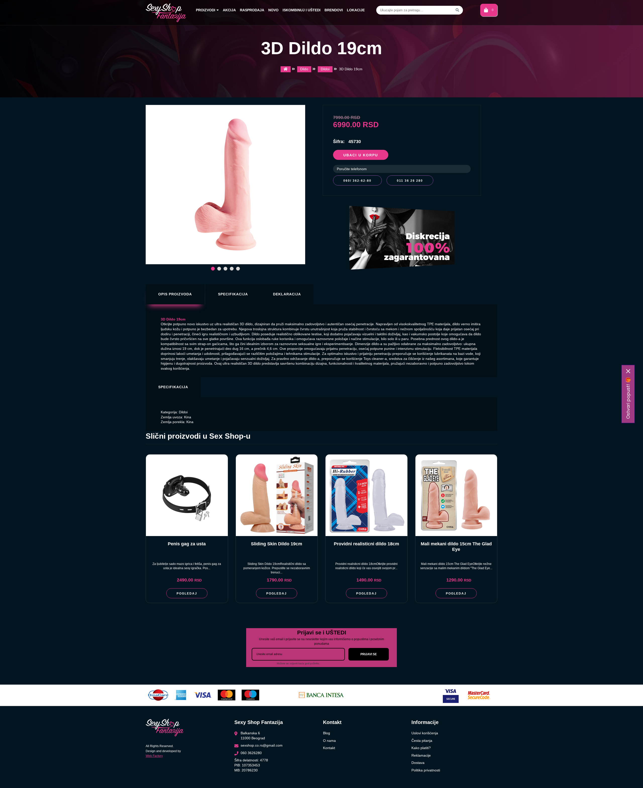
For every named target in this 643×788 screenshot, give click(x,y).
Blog (326, 733)
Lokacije (356, 10)
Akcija (229, 10)
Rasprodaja (252, 10)
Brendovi (334, 10)
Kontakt (329, 748)
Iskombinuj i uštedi (301, 10)
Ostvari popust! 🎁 (628, 398)
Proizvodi (205, 10)
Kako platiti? (421, 748)
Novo (273, 10)
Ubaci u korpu (360, 155)
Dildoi (325, 69)
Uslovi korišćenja (424, 733)
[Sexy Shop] (286, 69)
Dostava (417, 763)
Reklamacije (421, 755)
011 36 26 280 (410, 180)
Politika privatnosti (425, 770)
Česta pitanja (421, 741)
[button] (213, 268)
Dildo (304, 69)
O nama (329, 741)
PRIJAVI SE (368, 654)
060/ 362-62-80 (357, 180)
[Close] (628, 371)
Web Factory (154, 756)
